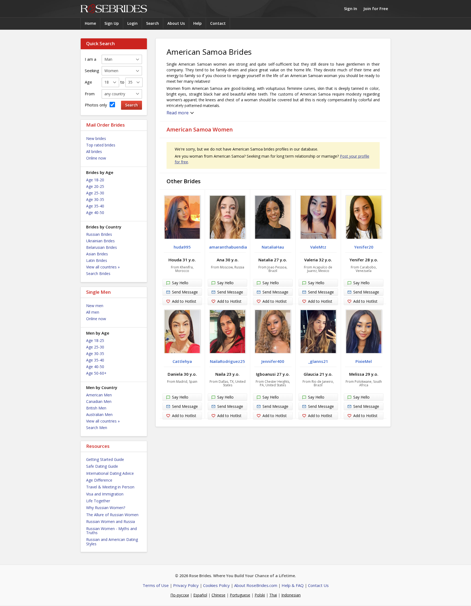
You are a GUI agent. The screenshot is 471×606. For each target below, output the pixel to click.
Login (132, 23)
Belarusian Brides (101, 247)
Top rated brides (100, 145)
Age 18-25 (95, 340)
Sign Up (111, 23)
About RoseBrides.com (255, 585)
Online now (96, 158)
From (90, 93)
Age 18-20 (95, 179)
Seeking (92, 70)
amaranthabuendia (228, 247)
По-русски (179, 595)
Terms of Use (156, 585)
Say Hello (180, 282)
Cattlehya (182, 361)
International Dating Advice (110, 473)
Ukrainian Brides (100, 240)
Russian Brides (99, 234)
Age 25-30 (95, 192)
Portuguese (240, 595)
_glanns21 (318, 361)
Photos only (96, 105)
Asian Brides (97, 253)
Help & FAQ (293, 585)
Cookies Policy (216, 585)
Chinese (218, 595)
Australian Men (99, 414)
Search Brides (98, 273)
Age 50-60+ (96, 373)
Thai (273, 595)
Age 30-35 (95, 199)
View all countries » (103, 267)
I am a (90, 59)
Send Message (185, 292)
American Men (99, 394)
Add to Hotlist (184, 301)
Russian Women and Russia (110, 521)
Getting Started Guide (105, 459)
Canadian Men (98, 401)
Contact (218, 23)
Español (200, 595)
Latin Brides (96, 260)
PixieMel (363, 361)
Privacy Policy (186, 585)
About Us (176, 23)
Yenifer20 (363, 247)
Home (90, 23)
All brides (94, 151)
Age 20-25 (95, 186)
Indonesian (291, 595)
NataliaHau (273, 247)
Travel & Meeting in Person (110, 486)
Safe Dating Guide (102, 466)
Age (88, 82)
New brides (96, 138)
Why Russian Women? (105, 507)
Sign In (350, 8)
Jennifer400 (272, 361)
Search (152, 23)
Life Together (98, 500)
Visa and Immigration (104, 494)
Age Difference (99, 480)
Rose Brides (113, 9)
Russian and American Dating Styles (112, 541)
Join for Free (376, 8)
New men (94, 305)
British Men (96, 408)
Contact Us (318, 585)
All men (92, 312)
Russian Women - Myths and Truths (111, 530)
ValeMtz (318, 247)
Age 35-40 (95, 206)
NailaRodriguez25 (227, 361)
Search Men (96, 427)
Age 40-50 (95, 212)
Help (197, 23)
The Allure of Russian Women (112, 514)
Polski (260, 595)
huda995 (182, 247)
